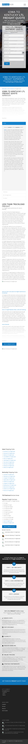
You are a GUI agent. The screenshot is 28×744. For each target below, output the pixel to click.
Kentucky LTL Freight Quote (8, 522)
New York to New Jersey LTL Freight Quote (12, 538)
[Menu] (24, 4)
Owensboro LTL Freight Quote (9, 476)
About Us (4, 708)
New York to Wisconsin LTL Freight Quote (12, 541)
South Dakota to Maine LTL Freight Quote (12, 532)
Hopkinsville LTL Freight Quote (9, 479)
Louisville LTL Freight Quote (8, 474)
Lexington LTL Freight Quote (8, 483)
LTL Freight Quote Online (17, 740)
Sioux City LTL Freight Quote (8, 462)
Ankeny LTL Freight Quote (8, 467)
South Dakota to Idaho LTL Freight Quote (12, 545)
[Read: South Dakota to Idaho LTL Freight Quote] (3, 546)
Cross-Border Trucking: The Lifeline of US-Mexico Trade (15, 722)
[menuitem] (24, 4)
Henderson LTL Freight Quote (9, 488)
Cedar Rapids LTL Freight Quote (9, 460)
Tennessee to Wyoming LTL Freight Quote (12, 535)
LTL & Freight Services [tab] (7, 195)
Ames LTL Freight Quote (8, 458)
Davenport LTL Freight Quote (9, 453)
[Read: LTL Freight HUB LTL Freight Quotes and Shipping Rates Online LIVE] (3, 729)
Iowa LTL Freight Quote (7, 521)
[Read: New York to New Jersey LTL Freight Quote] (3, 539)
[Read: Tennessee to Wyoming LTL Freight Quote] (3, 536)
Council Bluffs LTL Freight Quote (9, 456)
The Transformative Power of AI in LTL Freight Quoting (15, 725)
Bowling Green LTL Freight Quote (9, 485)
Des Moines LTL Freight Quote (9, 451)
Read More (4, 118)
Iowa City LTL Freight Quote (8, 463)
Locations (4, 704)
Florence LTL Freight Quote (8, 490)
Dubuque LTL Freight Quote (8, 465)
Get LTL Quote (5, 710)
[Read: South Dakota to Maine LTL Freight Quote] (3, 533)
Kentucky (12, 88)
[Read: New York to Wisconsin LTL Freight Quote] (3, 542)
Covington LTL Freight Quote (8, 478)
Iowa (8, 88)
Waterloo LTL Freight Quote (8, 455)
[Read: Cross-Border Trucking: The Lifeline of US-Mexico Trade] (3, 723)
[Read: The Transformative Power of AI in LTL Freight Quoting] (3, 726)
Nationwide (4, 88)
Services (3, 706)
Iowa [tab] (5, 123)
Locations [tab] (5, 198)
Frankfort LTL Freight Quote (8, 481)
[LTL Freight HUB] (11, 4)
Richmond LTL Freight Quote (8, 487)
